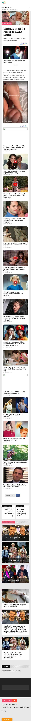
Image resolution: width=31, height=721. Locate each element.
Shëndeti (5, 590)
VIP (4, 11)
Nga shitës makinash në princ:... (15, 580)
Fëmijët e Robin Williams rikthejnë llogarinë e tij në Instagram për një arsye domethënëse (13, 654)
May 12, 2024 (7, 23)
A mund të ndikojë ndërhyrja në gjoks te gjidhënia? (15, 605)
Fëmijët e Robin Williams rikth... (15, 560)
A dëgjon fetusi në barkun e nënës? (9, 9)
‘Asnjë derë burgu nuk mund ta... (15, 538)
